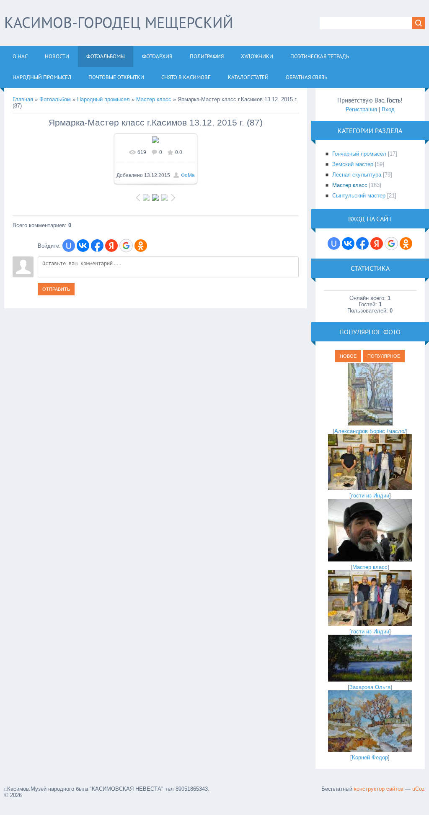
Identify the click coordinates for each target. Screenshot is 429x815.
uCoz (418, 789)
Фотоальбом (55, 99)
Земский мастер (352, 164)
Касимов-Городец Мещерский (118, 22)
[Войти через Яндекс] (111, 245)
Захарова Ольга (369, 687)
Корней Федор (370, 757)
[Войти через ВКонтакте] (83, 245)
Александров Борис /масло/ (370, 431)
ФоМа (188, 175)
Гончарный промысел (359, 154)
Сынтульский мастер (358, 195)
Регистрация (361, 109)
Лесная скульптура (356, 175)
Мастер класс (153, 99)
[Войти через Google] (126, 245)
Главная (23, 99)
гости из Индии (370, 495)
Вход (388, 109)
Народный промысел (103, 99)
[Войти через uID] (68, 245)
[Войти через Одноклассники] (140, 245)
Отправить (56, 289)
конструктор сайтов (378, 789)
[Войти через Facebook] (97, 245)
